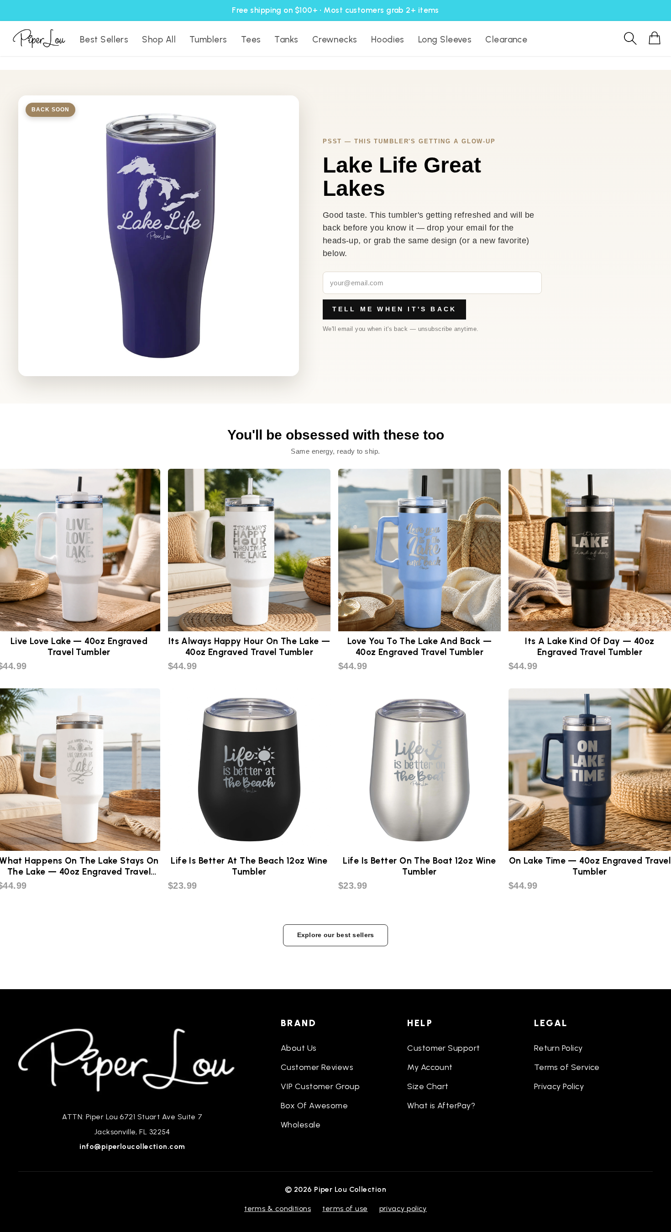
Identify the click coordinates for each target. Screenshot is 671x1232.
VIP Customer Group (320, 1086)
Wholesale (300, 1125)
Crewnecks (334, 39)
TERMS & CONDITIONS (277, 1208)
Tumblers (208, 39)
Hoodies (387, 39)
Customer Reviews (317, 1067)
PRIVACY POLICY (403, 1208)
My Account (430, 1067)
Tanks (286, 39)
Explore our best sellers (335, 934)
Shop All (159, 39)
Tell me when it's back (394, 309)
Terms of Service (567, 1067)
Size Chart (428, 1086)
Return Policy (558, 1048)
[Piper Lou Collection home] (132, 1059)
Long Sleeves (445, 39)
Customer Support (443, 1048)
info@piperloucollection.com (132, 1146)
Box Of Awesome (314, 1106)
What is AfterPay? (441, 1106)
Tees (251, 39)
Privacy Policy (559, 1086)
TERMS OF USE (344, 1208)
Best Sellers (104, 39)
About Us (299, 1048)
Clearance (506, 39)
